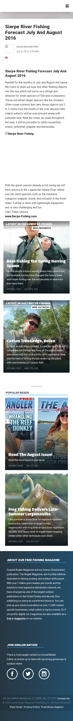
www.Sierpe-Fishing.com (21, 216)
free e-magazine (16, 618)
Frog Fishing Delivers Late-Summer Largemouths (33, 511)
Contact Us (64, 698)
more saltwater (40, 307)
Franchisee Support (52, 707)
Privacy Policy (32, 707)
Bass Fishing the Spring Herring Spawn (36, 263)
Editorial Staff (14, 289)
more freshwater (42, 228)
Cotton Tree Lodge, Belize (31, 340)
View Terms (16, 707)
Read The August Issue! (30, 454)
